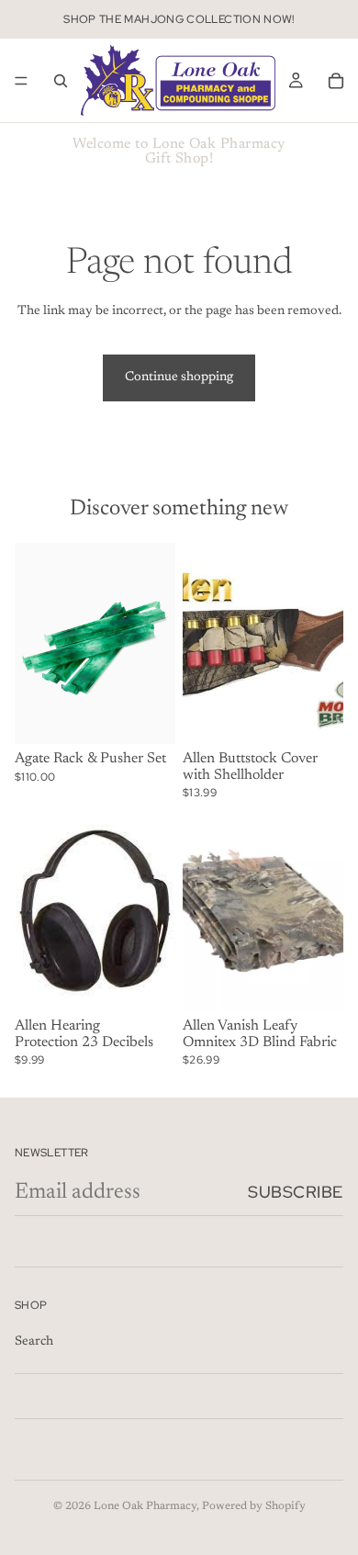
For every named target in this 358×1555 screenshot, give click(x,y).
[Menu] (21, 81)
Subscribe (295, 1191)
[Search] (60, 81)
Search (34, 1341)
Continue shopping (179, 377)
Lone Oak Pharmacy (145, 1506)
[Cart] (336, 81)
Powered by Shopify (254, 1506)
